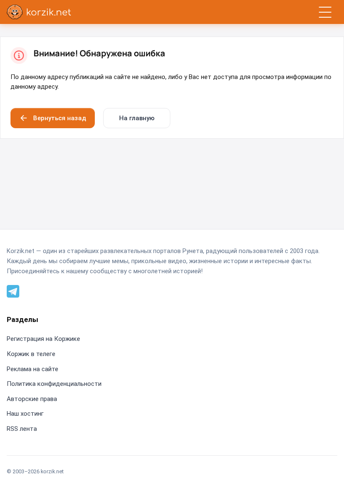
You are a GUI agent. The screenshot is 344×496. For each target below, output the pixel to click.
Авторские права (32, 399)
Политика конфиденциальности (54, 384)
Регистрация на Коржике (43, 339)
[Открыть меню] (325, 12)
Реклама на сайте (32, 369)
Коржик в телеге (31, 354)
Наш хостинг (25, 413)
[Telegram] (13, 290)
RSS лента (22, 429)
